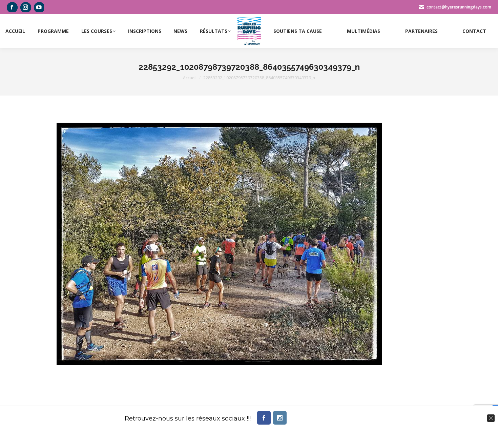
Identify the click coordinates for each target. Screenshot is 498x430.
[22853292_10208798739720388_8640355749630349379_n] (219, 244)
